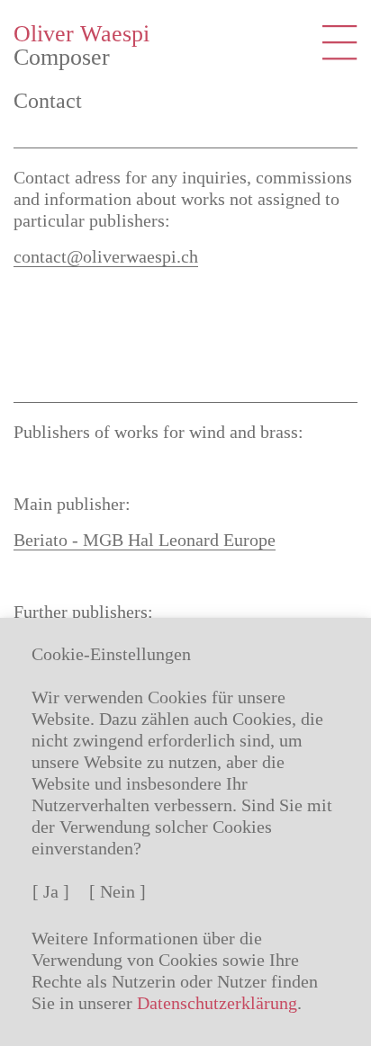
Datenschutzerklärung (217, 1003)
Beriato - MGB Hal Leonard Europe (145, 540)
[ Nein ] (117, 891)
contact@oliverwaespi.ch (106, 256)
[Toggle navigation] (339, 42)
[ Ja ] (50, 891)
